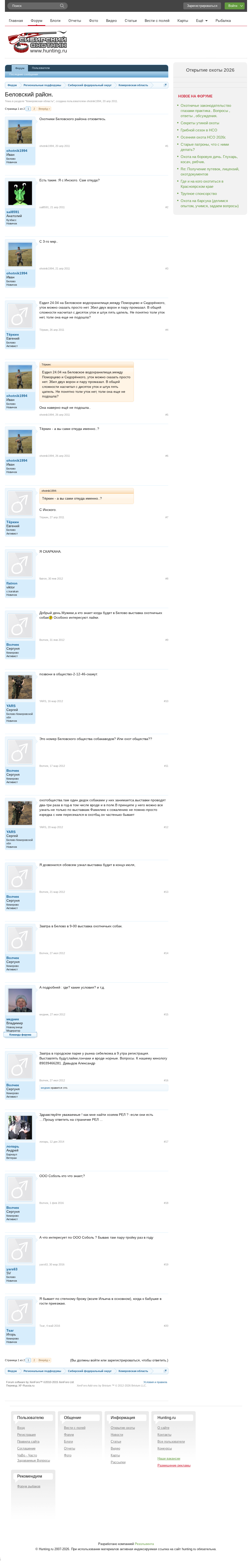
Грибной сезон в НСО (199, 130)
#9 (166, 639)
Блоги (55, 20)
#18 (166, 1202)
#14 (166, 953)
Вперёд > (44, 108)
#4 (166, 329)
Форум (36, 20)
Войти (232, 6)
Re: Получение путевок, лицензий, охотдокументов (210, 171)
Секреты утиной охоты (200, 123)
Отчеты (74, 20)
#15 (166, 1014)
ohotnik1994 (94, 101)
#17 (166, 1141)
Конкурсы (165, 1448)
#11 (166, 765)
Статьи (131, 20)
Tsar (10, 1330)
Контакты (164, 1434)
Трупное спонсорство (199, 193)
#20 (166, 1325)
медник (12, 1019)
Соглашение (26, 1448)
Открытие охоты (123, 1428)
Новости (117, 1434)
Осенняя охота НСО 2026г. (203, 137)
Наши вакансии (169, 1458)
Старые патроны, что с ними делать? (205, 147)
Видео (111, 20)
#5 (166, 414)
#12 (166, 827)
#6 (166, 455)
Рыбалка (223, 20)
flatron (11, 583)
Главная (16, 20)
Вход (21, 1428)
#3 (166, 268)
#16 (166, 1080)
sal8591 (12, 212)
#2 (166, 207)
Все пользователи (171, 1441)
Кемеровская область (39, 101)
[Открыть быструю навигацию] (165, 85)
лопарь (12, 1146)
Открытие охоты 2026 (210, 70)
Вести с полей (157, 20)
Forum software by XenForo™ (40, 1382)
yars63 (11, 1269)
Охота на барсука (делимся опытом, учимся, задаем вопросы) (210, 203)
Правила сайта (28, 1441)
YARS (11, 706)
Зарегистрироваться (202, 6)
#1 (166, 145)
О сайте (163, 1428)
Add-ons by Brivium (112, 1385)
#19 (166, 1264)
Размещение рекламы (174, 1465)
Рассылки (118, 1462)
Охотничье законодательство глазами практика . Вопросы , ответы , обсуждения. (206, 110)
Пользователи (41, 67)
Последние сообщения (23, 74)
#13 (166, 891)
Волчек (12, 644)
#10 (166, 701)
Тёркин (12, 334)
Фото (93, 20)
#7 (166, 517)
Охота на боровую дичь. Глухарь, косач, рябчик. (209, 159)
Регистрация (26, 1434)
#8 (166, 578)
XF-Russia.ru (26, 1385)
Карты (182, 20)
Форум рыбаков (28, 1486)
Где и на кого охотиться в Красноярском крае (202, 184)
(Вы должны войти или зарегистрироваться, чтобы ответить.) (119, 1360)
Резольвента (144, 1544)
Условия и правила (155, 1382)
